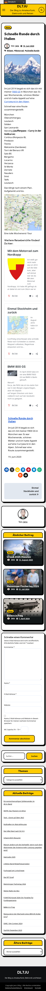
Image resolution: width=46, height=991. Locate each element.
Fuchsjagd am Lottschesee (14, 870)
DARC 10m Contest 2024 (13, 923)
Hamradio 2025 (9, 857)
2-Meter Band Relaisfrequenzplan (17, 864)
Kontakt (38, 988)
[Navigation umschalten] (4, 9)
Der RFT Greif (9, 877)
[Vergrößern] (38, 197)
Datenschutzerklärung (13, 988)
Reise (7, 27)
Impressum (28, 988)
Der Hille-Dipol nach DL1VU (14, 831)
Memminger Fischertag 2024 (23, 586)
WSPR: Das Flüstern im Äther (15, 811)
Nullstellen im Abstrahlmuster (15, 824)
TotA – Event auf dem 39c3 (14, 817)
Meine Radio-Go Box (12, 891)
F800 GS (16, 91)
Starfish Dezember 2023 (13, 930)
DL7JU (22, 6)
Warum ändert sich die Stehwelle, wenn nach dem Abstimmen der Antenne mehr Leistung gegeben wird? (23, 847)
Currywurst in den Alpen (16, 101)
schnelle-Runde (32, 50)
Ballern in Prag (15, 615)
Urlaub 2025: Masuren (19, 556)
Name (7, 683)
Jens (17, 46)
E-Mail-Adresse (10, 694)
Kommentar (9, 647)
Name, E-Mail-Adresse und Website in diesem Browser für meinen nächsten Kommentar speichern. (21, 720)
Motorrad (19, 50)
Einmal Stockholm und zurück (31, 491)
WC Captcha (8, 729)
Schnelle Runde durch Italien (20, 420)
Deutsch (12, 2)
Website (7, 705)
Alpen (10, 50)
